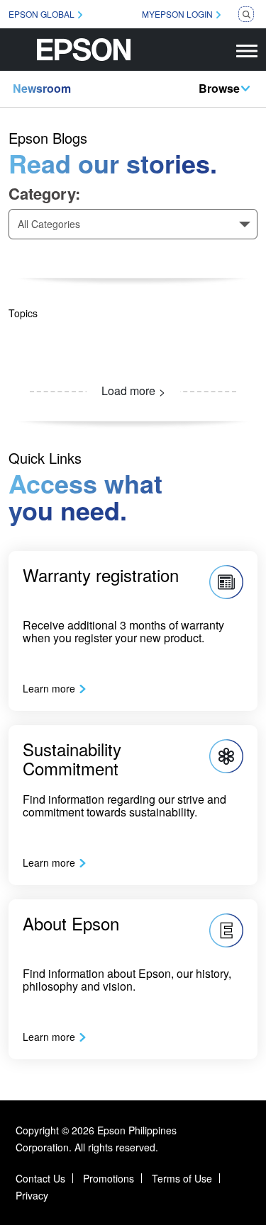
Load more (128, 390)
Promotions (108, 1178)
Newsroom (42, 88)
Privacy (32, 1195)
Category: (44, 193)
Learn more (49, 688)
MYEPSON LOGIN (177, 14)
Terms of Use (182, 1178)
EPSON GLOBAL (41, 14)
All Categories (49, 224)
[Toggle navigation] (246, 49)
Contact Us (40, 1178)
